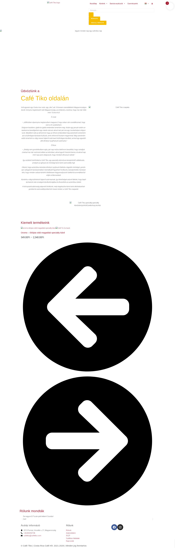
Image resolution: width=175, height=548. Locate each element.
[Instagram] (120, 527)
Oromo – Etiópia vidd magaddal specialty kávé (43, 233)
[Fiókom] (152, 3)
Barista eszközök (116, 4)
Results (94, 18)
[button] (22, 519)
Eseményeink (133, 4)
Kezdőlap (93, 4)
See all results (97, 23)
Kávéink (102, 4)
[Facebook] (114, 527)
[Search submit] (91, 14)
